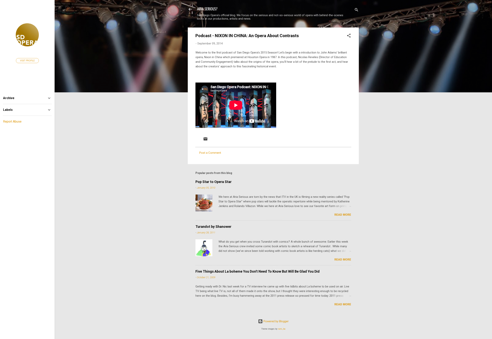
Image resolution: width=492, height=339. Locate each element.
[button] (349, 36)
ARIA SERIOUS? (207, 9)
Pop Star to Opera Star (213, 182)
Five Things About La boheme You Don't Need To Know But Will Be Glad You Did (257, 271)
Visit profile (27, 60)
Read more (342, 214)
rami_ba (281, 329)
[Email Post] (205, 140)
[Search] (356, 10)
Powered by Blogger (276, 321)
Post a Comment (210, 152)
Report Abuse (12, 121)
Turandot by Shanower (213, 227)
